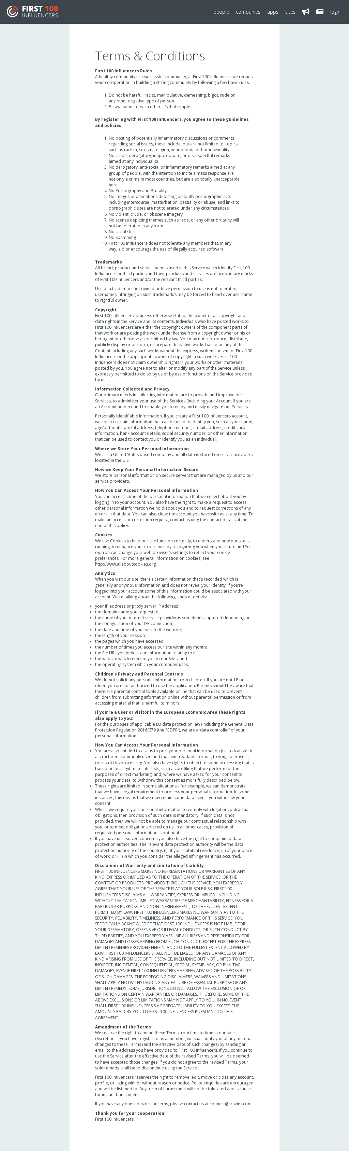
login (335, 12)
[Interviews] (320, 11)
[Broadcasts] (306, 11)
